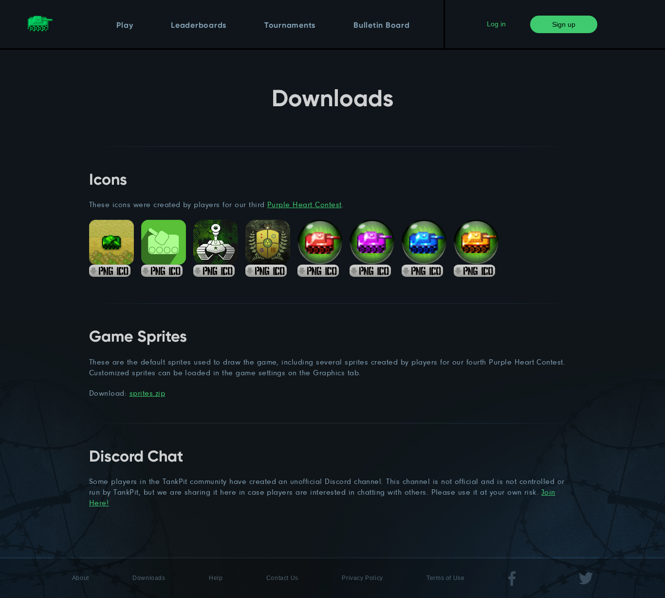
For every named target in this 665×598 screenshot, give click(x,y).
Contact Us (282, 578)
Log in (496, 24)
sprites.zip (147, 393)
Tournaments (289, 26)
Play (124, 26)
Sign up (563, 24)
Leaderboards (198, 26)
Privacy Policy (362, 578)
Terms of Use (445, 578)
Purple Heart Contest (304, 204)
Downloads (148, 578)
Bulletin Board (381, 26)
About (80, 578)
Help (215, 578)
